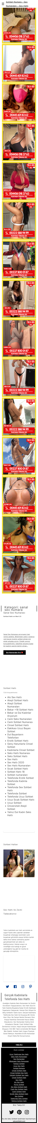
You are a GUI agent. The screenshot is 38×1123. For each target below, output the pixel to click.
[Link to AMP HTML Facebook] (15, 987)
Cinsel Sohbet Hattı (19, 1071)
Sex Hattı (19, 1080)
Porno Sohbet (19, 1085)
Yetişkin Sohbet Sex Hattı (19, 1075)
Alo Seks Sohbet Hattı (19, 1087)
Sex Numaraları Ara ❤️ (14, 652)
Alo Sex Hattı (19, 1082)
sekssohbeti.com (19, 1121)
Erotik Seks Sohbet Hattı (19, 1094)
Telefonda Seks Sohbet (19, 1099)
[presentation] (31, 863)
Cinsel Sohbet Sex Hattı (19, 1073)
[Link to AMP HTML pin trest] (30, 987)
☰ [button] (3, 4)
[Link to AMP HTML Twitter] (7, 987)
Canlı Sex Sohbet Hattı (19, 1089)
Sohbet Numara (19, 1068)
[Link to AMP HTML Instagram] (22, 987)
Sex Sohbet (19, 1096)
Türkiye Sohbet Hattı (19, 1101)
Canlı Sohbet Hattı (19, 1092)
